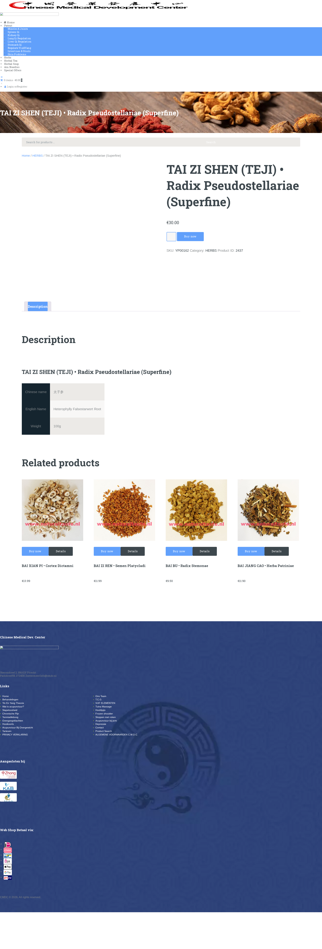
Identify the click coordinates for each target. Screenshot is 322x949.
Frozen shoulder (104, 713)
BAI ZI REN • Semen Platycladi (120, 565)
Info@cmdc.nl (48, 675)
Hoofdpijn (100, 710)
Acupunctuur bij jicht (106, 720)
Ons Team (100, 696)
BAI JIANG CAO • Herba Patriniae (266, 565)
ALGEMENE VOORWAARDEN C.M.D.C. (116, 734)
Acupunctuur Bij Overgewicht (17, 727)
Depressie (100, 724)
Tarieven (6, 731)
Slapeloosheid (9, 710)
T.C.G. (98, 699)
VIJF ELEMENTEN (105, 703)
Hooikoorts (8, 724)
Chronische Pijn (10, 713)
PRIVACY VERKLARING (15, 734)
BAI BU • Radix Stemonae (187, 565)
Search (294, 142)
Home (26, 155)
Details (61, 551)
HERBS (37, 155)
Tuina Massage (103, 706)
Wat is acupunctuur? (13, 706)
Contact (99, 727)
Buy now (190, 236)
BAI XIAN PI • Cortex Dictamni (47, 565)
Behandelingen (10, 699)
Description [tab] (38, 306)
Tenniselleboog (10, 717)
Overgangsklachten (12, 720)
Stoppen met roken (105, 717)
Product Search (103, 731)
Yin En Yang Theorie (13, 703)
